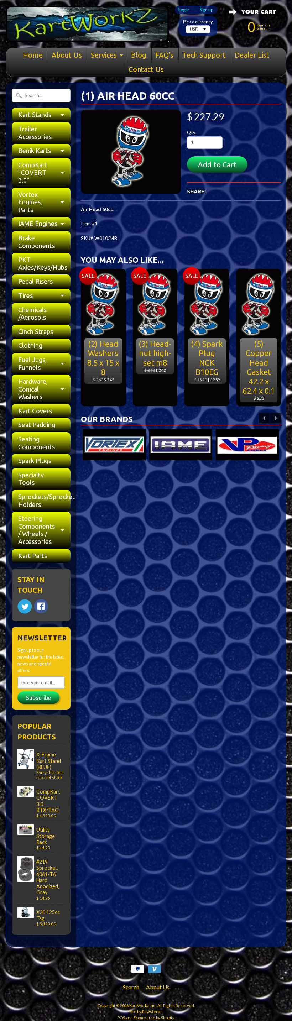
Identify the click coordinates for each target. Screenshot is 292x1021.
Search (131, 987)
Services (104, 55)
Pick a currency (198, 22)
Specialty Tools (31, 478)
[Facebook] (41, 606)
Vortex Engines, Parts (30, 202)
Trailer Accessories (35, 132)
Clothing (30, 345)
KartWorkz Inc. (142, 1005)
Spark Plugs (34, 460)
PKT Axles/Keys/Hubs (42, 263)
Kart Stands (34, 114)
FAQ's (164, 55)
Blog (138, 55)
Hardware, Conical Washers (33, 389)
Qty (191, 132)
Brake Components (36, 241)
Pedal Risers (35, 281)
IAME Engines (37, 223)
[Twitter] (24, 606)
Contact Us (146, 69)
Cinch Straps (35, 331)
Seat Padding (36, 424)
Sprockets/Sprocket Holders (44, 500)
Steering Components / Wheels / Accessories (36, 530)
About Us (67, 55)
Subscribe (38, 698)
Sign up (206, 9)
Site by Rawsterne (146, 1011)
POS (121, 1017)
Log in (184, 9)
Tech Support (204, 55)
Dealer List (252, 55)
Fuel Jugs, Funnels (32, 363)
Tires (25, 295)
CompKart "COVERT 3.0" (32, 172)
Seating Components (36, 442)
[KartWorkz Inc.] (87, 33)
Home (33, 55)
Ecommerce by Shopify (154, 1017)
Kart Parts (32, 555)
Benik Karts (34, 150)
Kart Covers (35, 410)
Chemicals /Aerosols (32, 313)
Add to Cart (217, 165)
